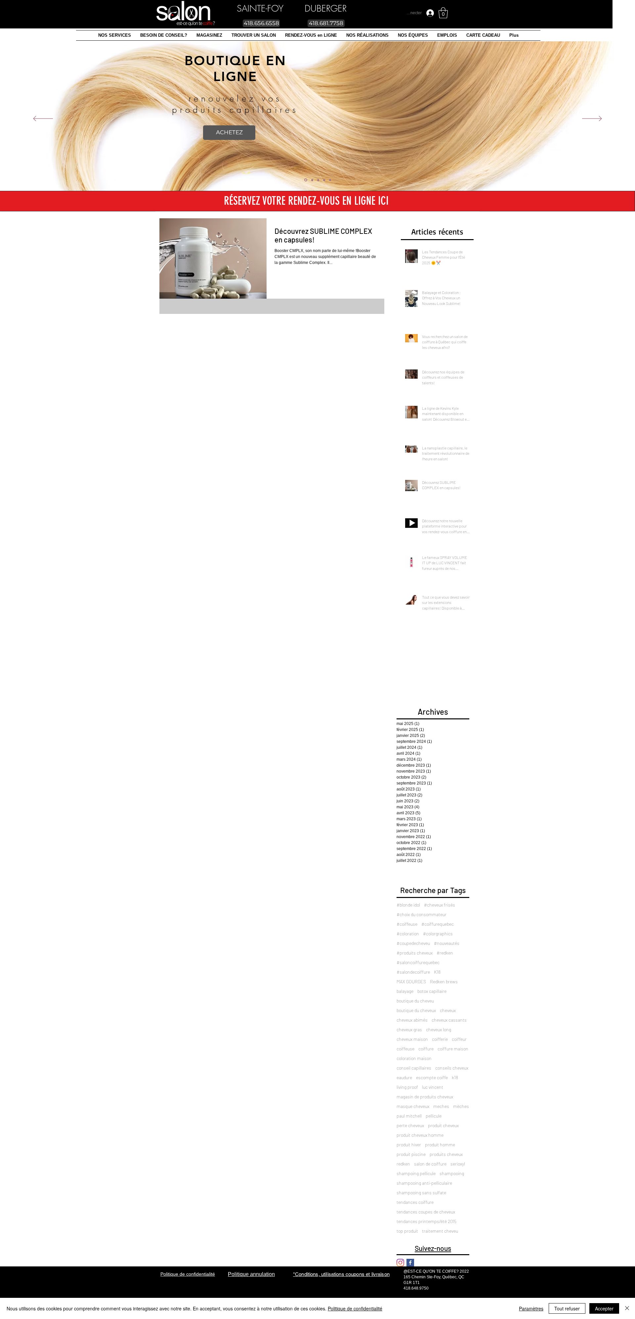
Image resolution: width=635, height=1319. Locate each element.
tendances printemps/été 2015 (426, 1221)
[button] (115, 35)
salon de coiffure (430, 1164)
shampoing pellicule (416, 1173)
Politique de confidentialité (355, 1308)
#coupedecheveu (413, 943)
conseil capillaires (414, 1068)
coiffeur (459, 1039)
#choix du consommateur (421, 914)
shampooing (452, 1173)
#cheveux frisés (439, 905)
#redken (445, 953)
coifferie (440, 1039)
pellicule (434, 1116)
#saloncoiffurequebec (418, 962)
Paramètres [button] (531, 1308)
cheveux (448, 1010)
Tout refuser (567, 1308)
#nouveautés (446, 943)
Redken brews (444, 981)
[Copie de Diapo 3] (324, 180)
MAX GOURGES (411, 981)
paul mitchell (409, 1116)
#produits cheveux (415, 953)
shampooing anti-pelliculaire (424, 1183)
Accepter (604, 1308)
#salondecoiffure (413, 972)
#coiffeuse (407, 924)
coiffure (426, 1048)
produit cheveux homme (420, 1135)
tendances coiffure (415, 1202)
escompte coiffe (432, 1077)
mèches (461, 1106)
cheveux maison (412, 1039)
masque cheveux (413, 1106)
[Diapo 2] (305, 180)
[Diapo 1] (311, 180)
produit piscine (411, 1154)
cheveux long (438, 1029)
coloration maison (414, 1058)
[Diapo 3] (318, 180)
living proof (407, 1087)
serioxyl (457, 1164)
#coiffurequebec (437, 924)
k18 (455, 1077)
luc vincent (432, 1087)
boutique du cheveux (416, 1010)
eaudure (404, 1077)
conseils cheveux (451, 1068)
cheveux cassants (449, 1020)
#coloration (408, 933)
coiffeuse (405, 1048)
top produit (407, 1231)
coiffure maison (453, 1048)
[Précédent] (43, 119)
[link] (443, 12)
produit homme (440, 1144)
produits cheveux (446, 1154)
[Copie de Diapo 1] (330, 180)
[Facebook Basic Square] (410, 1262)
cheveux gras (409, 1029)
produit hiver (409, 1144)
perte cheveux (410, 1125)
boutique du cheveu (415, 1000)
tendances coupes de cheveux (426, 1211)
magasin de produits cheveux (425, 1096)
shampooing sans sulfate (421, 1192)
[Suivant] (592, 119)
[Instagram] (400, 1262)
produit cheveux (443, 1125)
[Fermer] (627, 1308)
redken (403, 1164)
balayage (405, 991)
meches (441, 1106)
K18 (437, 972)
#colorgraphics (438, 933)
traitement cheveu (440, 1231)
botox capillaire (431, 991)
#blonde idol (408, 905)
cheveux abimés (412, 1020)
